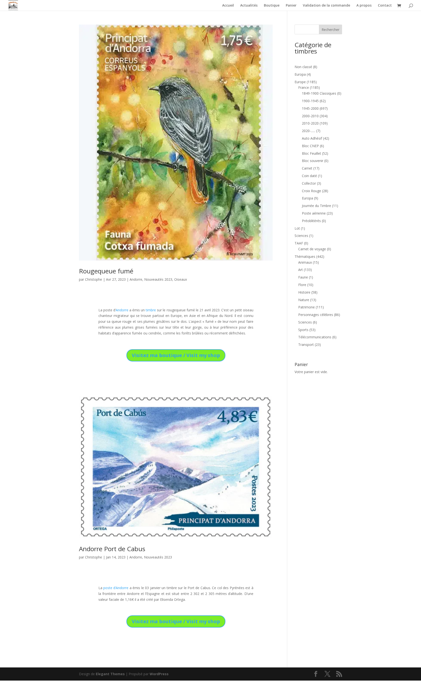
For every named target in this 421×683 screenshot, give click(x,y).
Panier (291, 6)
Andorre (136, 279)
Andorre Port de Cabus (112, 548)
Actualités (249, 6)
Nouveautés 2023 (158, 279)
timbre (151, 310)
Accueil (228, 6)
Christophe (93, 279)
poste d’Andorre (115, 587)
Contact (385, 6)
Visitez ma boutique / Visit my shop (176, 355)
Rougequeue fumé (106, 271)
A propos (364, 6)
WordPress (159, 674)
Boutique (271, 6)
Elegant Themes (110, 674)
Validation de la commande (326, 6)
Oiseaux (180, 279)
